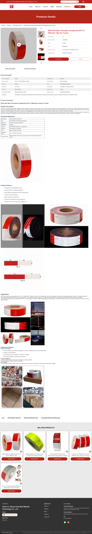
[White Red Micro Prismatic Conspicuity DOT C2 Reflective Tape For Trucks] (19, 45)
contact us (67, 6)
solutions (59, 6)
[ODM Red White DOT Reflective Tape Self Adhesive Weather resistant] (34, 442)
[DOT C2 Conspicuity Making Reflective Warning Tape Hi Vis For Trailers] (11, 474)
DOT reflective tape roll (14, 417)
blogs (52, 6)
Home (31, 6)
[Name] (77, 2)
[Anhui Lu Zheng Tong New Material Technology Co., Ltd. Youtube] (68, 522)
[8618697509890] (65, 522)
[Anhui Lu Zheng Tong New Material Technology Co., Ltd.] (14, 7)
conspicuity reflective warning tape (50, 417)
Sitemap (10, 532)
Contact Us (46, 517)
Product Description (30, 68)
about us (37, 6)
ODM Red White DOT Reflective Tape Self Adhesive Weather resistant (34, 455)
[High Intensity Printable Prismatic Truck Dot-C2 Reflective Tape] (11, 442)
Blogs (45, 511)
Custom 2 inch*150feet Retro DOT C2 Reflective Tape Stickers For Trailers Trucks (81, 455)
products (45, 6)
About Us (46, 506)
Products (9, 25)
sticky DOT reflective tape (31, 417)
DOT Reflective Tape (17, 25)
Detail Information (10, 68)
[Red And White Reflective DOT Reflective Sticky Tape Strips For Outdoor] (57, 442)
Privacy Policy (5, 532)
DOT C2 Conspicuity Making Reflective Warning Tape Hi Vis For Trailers (11, 487)
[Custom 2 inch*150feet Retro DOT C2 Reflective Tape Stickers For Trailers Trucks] (80, 442)
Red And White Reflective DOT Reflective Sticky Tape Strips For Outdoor (57, 455)
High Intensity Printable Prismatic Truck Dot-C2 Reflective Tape (11, 455)
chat (79, 6)
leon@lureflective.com (10, 514)
